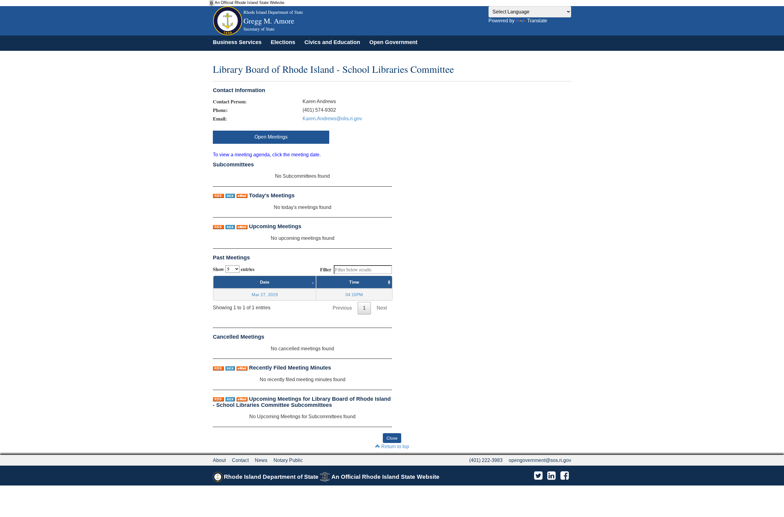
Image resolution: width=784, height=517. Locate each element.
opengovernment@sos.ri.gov (540, 460)
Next (382, 308)
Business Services (237, 42)
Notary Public (288, 460)
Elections (283, 42)
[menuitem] (237, 42)
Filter (325, 269)
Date (265, 282)
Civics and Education (332, 42)
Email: (220, 118)
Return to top (394, 446)
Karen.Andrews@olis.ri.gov (332, 118)
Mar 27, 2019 (265, 294)
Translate (537, 20)
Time (354, 282)
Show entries (233, 269)
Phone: (220, 110)
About (219, 460)
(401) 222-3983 (486, 460)
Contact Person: (230, 101)
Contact (240, 460)
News (261, 460)
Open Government (393, 42)
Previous (342, 308)
